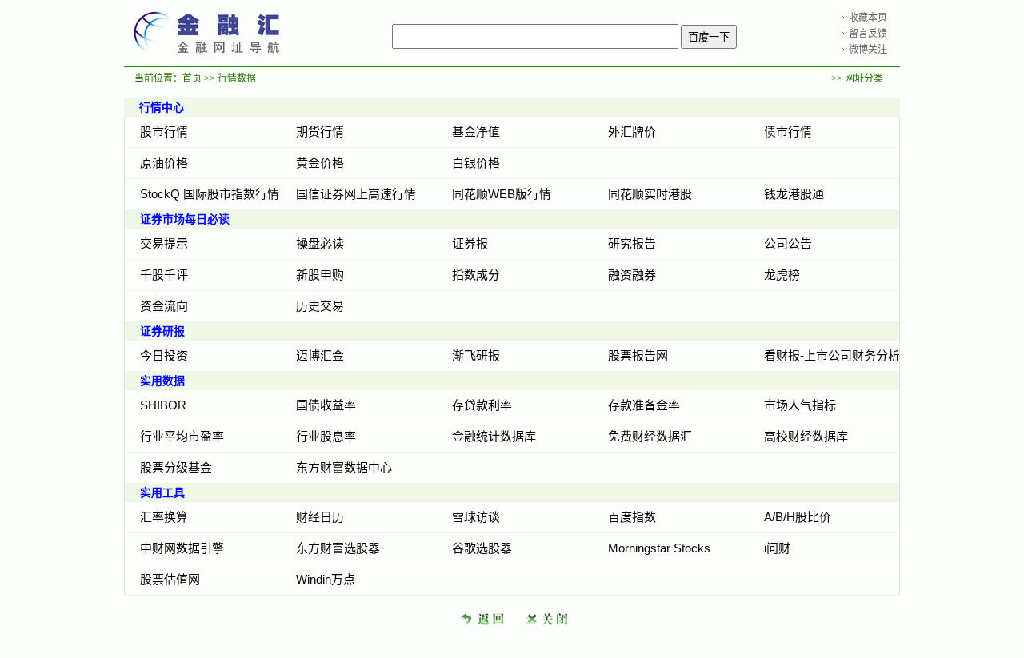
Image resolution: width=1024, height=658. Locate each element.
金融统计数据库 (494, 436)
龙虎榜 (782, 274)
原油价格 (164, 162)
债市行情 (788, 131)
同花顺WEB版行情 (501, 194)
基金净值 (476, 131)
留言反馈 (868, 33)
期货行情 (320, 131)
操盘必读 (320, 243)
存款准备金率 (644, 405)
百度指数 (632, 517)
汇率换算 (164, 517)
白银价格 (476, 162)
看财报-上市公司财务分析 (832, 355)
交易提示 (164, 243)
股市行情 (164, 131)
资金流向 (164, 306)
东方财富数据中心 (344, 467)
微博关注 (868, 49)
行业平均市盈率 (182, 436)
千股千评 (164, 274)
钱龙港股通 (794, 194)
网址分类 (864, 78)
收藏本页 (868, 17)
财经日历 (320, 517)
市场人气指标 (800, 405)
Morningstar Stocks (659, 548)
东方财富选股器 (338, 548)
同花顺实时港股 (650, 194)
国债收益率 (326, 405)
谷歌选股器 (482, 548)
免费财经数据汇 (650, 436)
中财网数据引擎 (182, 548)
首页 (192, 78)
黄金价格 (320, 162)
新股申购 (320, 274)
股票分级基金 (176, 467)
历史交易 (320, 306)
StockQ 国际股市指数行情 (209, 194)
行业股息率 (326, 436)
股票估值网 (170, 579)
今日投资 (164, 355)
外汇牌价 (632, 131)
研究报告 (632, 243)
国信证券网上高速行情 (356, 194)
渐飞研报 (476, 355)
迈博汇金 (320, 355)
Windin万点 (325, 579)
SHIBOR (163, 405)
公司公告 (788, 243)
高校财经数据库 (806, 436)
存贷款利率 (482, 405)
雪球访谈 (476, 517)
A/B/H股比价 (797, 517)
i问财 (777, 548)
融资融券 (632, 274)
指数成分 (476, 274)
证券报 (470, 243)
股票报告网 (638, 355)
